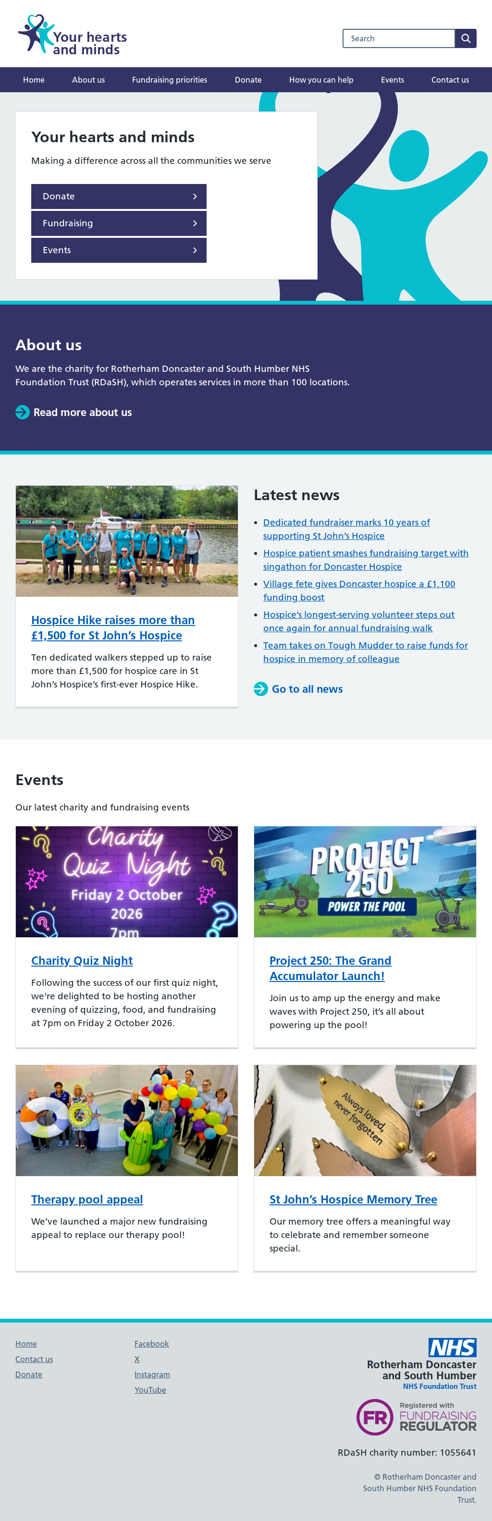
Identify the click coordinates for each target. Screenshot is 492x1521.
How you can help (321, 80)
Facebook (152, 1344)
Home (34, 80)
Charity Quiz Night (82, 961)
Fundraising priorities (169, 80)
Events (392, 80)
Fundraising (68, 223)
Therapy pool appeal (87, 1199)
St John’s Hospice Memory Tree (353, 1199)
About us (88, 80)
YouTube (150, 1390)
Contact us (450, 80)
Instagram (152, 1374)
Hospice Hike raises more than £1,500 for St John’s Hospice (113, 627)
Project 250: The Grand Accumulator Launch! (331, 968)
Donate (248, 80)
